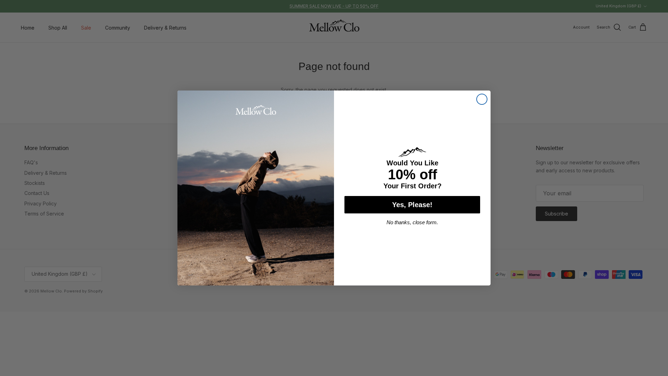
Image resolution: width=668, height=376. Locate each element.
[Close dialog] (482, 99)
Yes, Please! (412, 205)
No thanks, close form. (412, 222)
